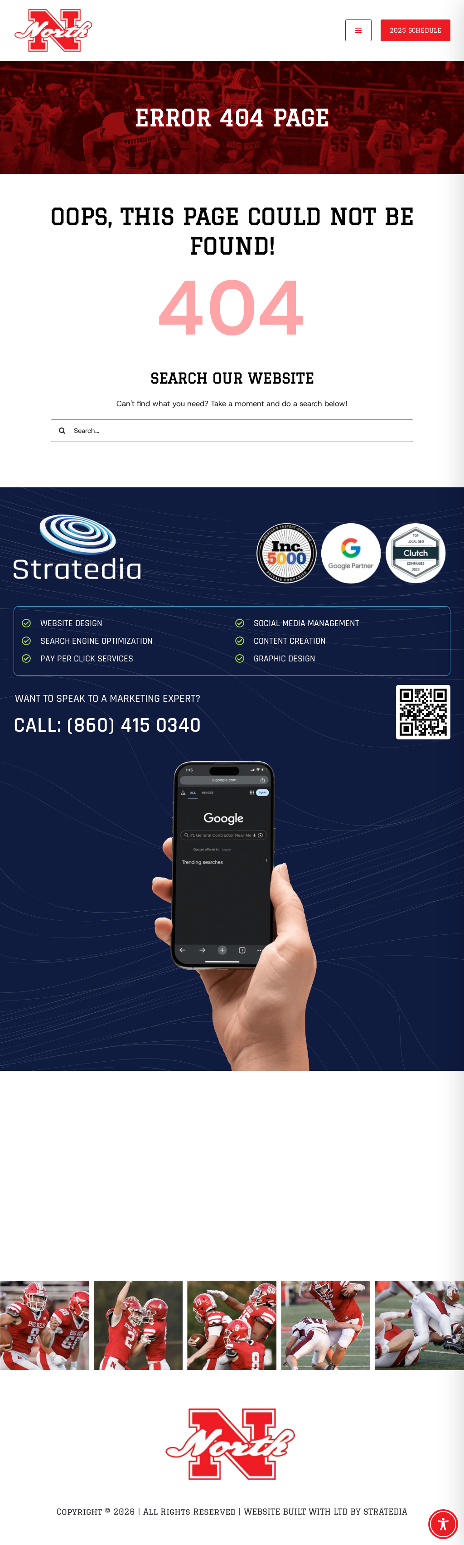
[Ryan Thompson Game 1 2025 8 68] (44, 1325)
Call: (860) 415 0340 (107, 725)
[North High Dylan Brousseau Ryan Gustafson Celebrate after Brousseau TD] (138, 1325)
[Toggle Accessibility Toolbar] (443, 1524)
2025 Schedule (415, 30)
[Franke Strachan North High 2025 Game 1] (325, 1325)
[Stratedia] (77, 518)
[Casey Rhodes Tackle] (419, 1325)
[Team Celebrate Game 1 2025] (232, 1325)
